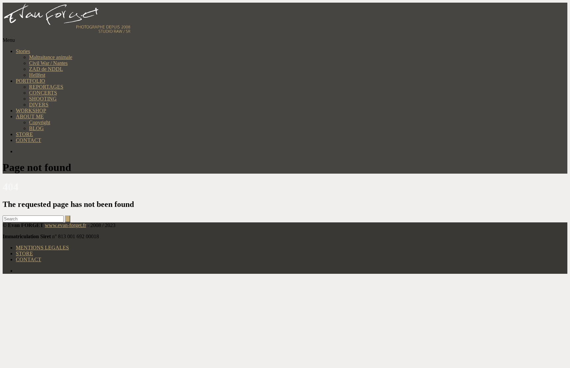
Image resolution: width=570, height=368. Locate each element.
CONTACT (28, 140)
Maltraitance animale (50, 57)
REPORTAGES (46, 87)
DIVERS (38, 104)
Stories (23, 51)
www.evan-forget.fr (65, 225)
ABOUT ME (30, 116)
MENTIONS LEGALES (42, 247)
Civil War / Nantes (48, 63)
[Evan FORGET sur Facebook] (291, 152)
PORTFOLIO (30, 81)
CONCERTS (43, 93)
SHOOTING (43, 98)
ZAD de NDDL (46, 69)
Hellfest (37, 75)
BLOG (36, 128)
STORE (24, 134)
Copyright (39, 122)
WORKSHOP (31, 110)
